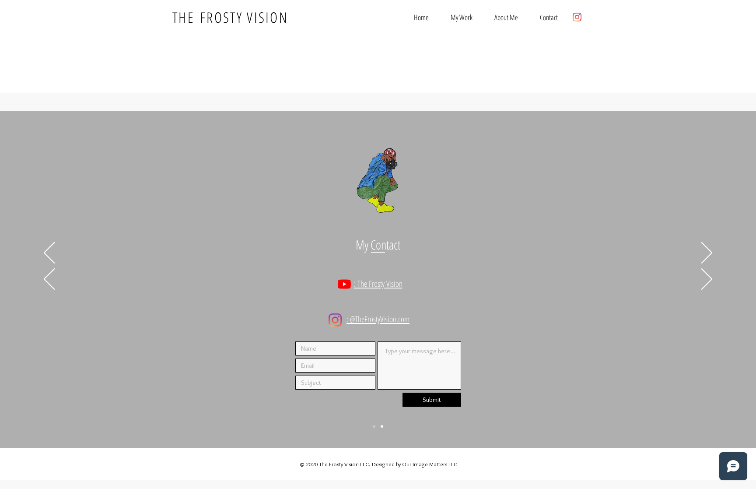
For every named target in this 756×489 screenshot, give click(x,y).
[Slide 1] (374, 426)
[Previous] (49, 253)
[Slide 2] (382, 426)
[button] (461, 17)
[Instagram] (577, 17)
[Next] (706, 253)
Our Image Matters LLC (429, 464)
